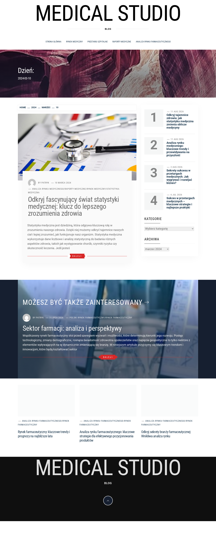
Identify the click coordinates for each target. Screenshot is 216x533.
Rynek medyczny (74, 41)
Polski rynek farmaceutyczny (87, 317)
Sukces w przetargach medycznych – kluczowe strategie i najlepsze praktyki (181, 202)
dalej (76, 256)
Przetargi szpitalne (97, 41)
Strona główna (53, 41)
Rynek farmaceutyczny (118, 317)
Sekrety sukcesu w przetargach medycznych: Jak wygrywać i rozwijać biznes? (179, 177)
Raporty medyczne (121, 41)
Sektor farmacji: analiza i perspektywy (72, 328)
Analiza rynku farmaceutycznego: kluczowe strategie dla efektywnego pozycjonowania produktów (107, 436)
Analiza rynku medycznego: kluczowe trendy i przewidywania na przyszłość (178, 149)
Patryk (45, 182)
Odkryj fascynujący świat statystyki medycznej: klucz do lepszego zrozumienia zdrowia (73, 206)
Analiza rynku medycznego (48, 189)
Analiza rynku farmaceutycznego (153, 41)
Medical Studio (108, 13)
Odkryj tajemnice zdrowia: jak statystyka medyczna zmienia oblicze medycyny (180, 121)
